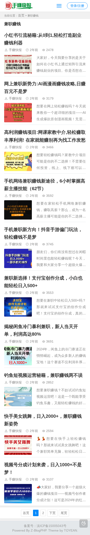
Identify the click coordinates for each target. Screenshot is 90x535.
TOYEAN (70, 530)
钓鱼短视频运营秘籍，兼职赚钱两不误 (43, 375)
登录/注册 (77, 6)
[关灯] (83, 523)
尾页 (64, 513)
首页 (21, 15)
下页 (52, 513)
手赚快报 (15, 50)
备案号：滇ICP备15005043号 (45, 526)
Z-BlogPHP (38, 530)
